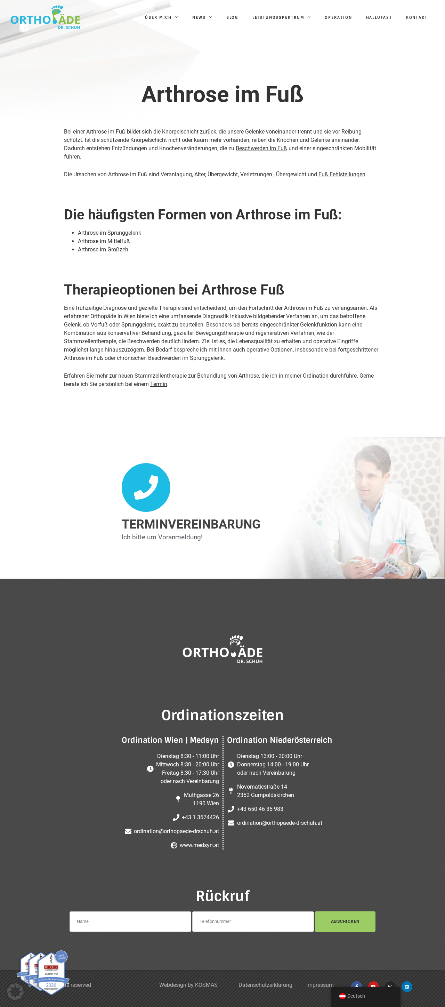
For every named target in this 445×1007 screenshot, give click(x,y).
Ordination (316, 375)
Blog (232, 17)
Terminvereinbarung (191, 524)
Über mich (158, 17)
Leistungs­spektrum (278, 17)
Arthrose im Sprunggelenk (109, 232)
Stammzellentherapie (161, 375)
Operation (338, 17)
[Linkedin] (407, 986)
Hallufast (379, 17)
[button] (15, 991)
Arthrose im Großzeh (103, 249)
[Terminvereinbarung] (146, 487)
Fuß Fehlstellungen (341, 174)
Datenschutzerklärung (265, 985)
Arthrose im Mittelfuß (104, 241)
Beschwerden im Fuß (261, 148)
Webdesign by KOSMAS (188, 985)
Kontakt (417, 17)
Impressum (320, 985)
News (199, 17)
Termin (158, 384)
